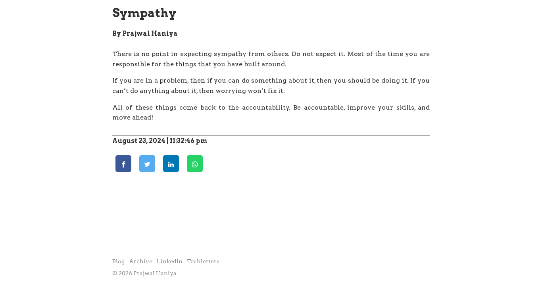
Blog (118, 261)
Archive (140, 261)
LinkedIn (170, 261)
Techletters (203, 261)
